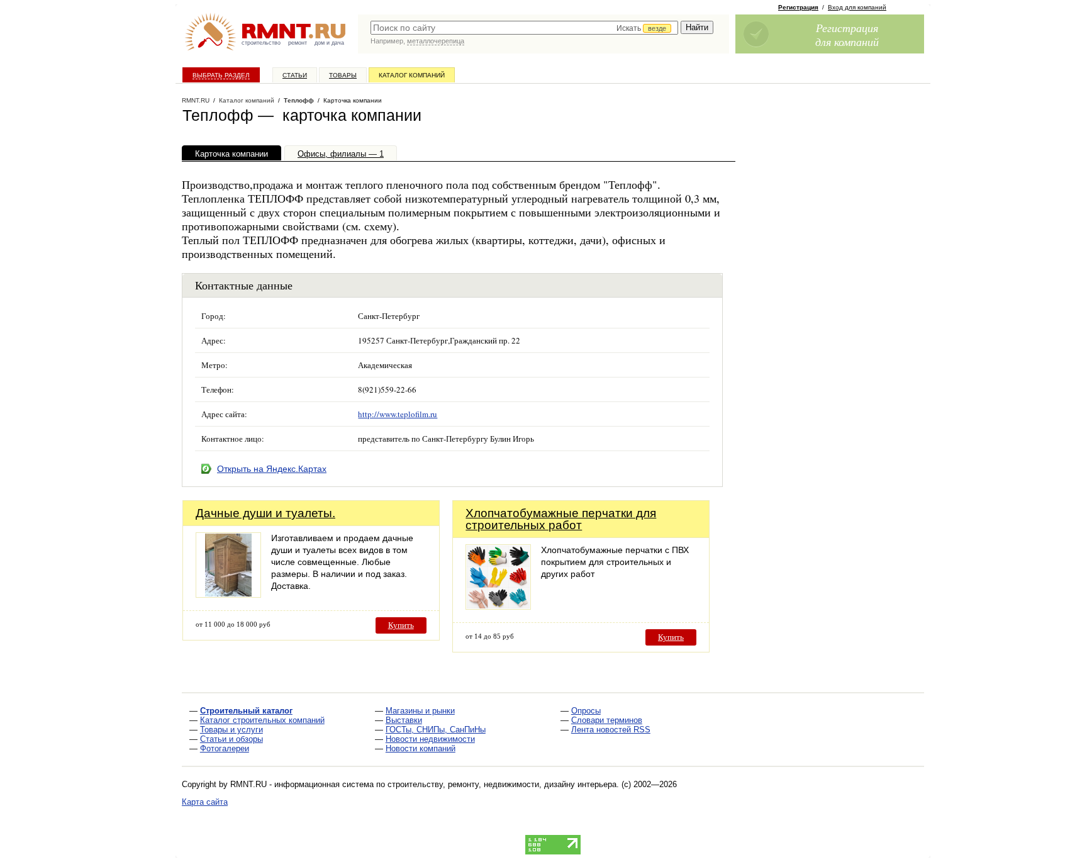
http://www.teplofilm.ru (397, 414)
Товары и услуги (231, 729)
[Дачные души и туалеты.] (228, 594)
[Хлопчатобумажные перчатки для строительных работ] (498, 606)
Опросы (586, 710)
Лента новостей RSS (610, 729)
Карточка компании (231, 154)
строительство (261, 43)
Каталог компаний (412, 75)
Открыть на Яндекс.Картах (271, 469)
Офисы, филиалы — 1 (341, 154)
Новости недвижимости (430, 739)
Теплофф (299, 100)
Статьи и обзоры (231, 739)
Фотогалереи (224, 748)
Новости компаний (420, 748)
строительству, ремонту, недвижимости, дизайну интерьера (501, 784)
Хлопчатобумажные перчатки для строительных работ (560, 519)
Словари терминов (606, 720)
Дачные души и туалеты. (265, 513)
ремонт (297, 43)
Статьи (294, 75)
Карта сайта (205, 802)
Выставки (404, 720)
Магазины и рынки (420, 710)
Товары (343, 75)
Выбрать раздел (221, 75)
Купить (401, 625)
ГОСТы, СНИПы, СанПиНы (436, 729)
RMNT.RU (195, 100)
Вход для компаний (857, 7)
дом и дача (329, 43)
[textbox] (524, 28)
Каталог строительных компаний (262, 720)
